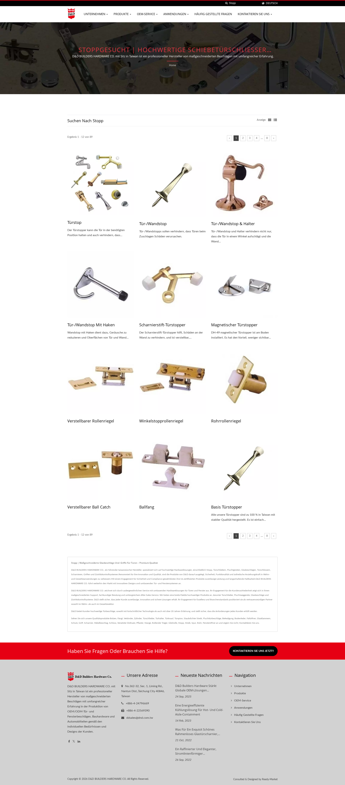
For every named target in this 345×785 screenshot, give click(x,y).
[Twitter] (73, 742)
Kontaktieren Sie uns (254, 14)
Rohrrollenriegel (226, 420)
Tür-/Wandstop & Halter (233, 223)
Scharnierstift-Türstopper (162, 324)
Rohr (199, 623)
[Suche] (226, 3)
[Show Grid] (269, 120)
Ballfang (146, 507)
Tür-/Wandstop (153, 223)
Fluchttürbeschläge (212, 618)
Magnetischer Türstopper (234, 324)
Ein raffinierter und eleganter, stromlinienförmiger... (195, 751)
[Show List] (275, 120)
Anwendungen (175, 14)
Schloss (112, 623)
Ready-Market (270, 779)
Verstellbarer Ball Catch (89, 507)
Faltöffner (251, 618)
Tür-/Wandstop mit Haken (91, 324)
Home (172, 65)
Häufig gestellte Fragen (213, 14)
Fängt (120, 618)
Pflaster (139, 623)
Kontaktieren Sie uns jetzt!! (253, 651)
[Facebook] (69, 742)
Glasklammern (263, 618)
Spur (194, 623)
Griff (81, 623)
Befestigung (227, 618)
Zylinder (138, 618)
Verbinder (128, 618)
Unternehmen (95, 14)
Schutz (74, 623)
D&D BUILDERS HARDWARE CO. (107, 779)
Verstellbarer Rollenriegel (90, 420)
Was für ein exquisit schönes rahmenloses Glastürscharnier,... (197, 732)
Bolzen (113, 618)
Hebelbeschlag (101, 623)
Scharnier (88, 623)
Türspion (178, 618)
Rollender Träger (159, 623)
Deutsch (272, 3)
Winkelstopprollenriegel (161, 420)
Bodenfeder (240, 618)
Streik (187, 623)
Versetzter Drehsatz (126, 623)
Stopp (181, 623)
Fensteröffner (209, 623)
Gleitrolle (173, 623)
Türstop (74, 222)
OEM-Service (146, 14)
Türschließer (148, 618)
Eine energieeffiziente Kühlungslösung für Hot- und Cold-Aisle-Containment (199, 709)
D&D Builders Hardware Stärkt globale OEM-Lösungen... (196, 688)
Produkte (121, 14)
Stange (147, 623)
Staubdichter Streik (193, 618)
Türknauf (169, 618)
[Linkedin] (79, 742)
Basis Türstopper (226, 507)
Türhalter (159, 618)
